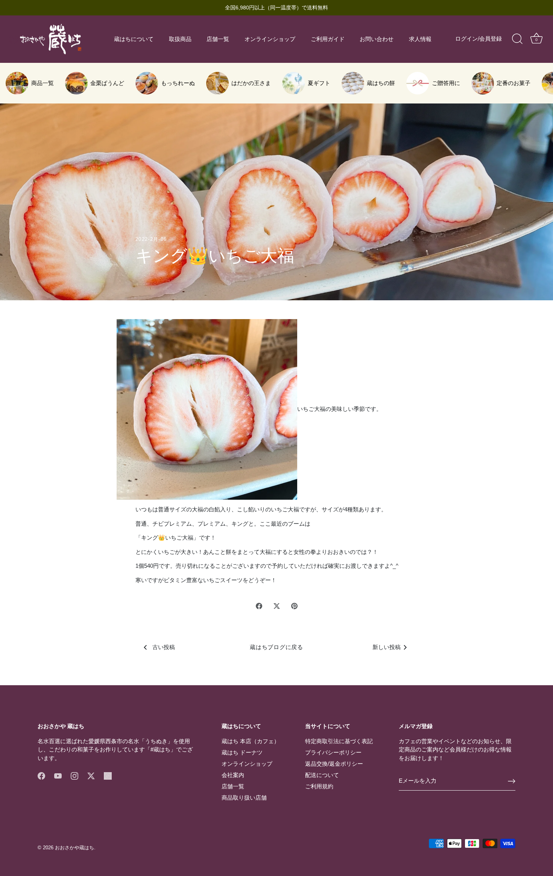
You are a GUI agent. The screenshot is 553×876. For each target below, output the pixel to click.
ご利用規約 (319, 786)
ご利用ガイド (328, 39)
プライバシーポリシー (333, 752)
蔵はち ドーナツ (242, 752)
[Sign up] (511, 781)
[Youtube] (58, 775)
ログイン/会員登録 (478, 39)
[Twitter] (91, 775)
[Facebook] (41, 775)
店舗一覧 (218, 39)
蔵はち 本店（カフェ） (251, 741)
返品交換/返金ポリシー (334, 763)
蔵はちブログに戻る (276, 647)
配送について (322, 775)
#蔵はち (160, 749)
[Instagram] (74, 775)
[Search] (517, 39)
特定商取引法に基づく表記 (339, 741)
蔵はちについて (133, 39)
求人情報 (420, 39)
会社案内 (233, 775)
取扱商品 (180, 39)
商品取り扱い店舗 (244, 797)
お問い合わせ (376, 39)
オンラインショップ (270, 39)
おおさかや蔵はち (74, 847)
